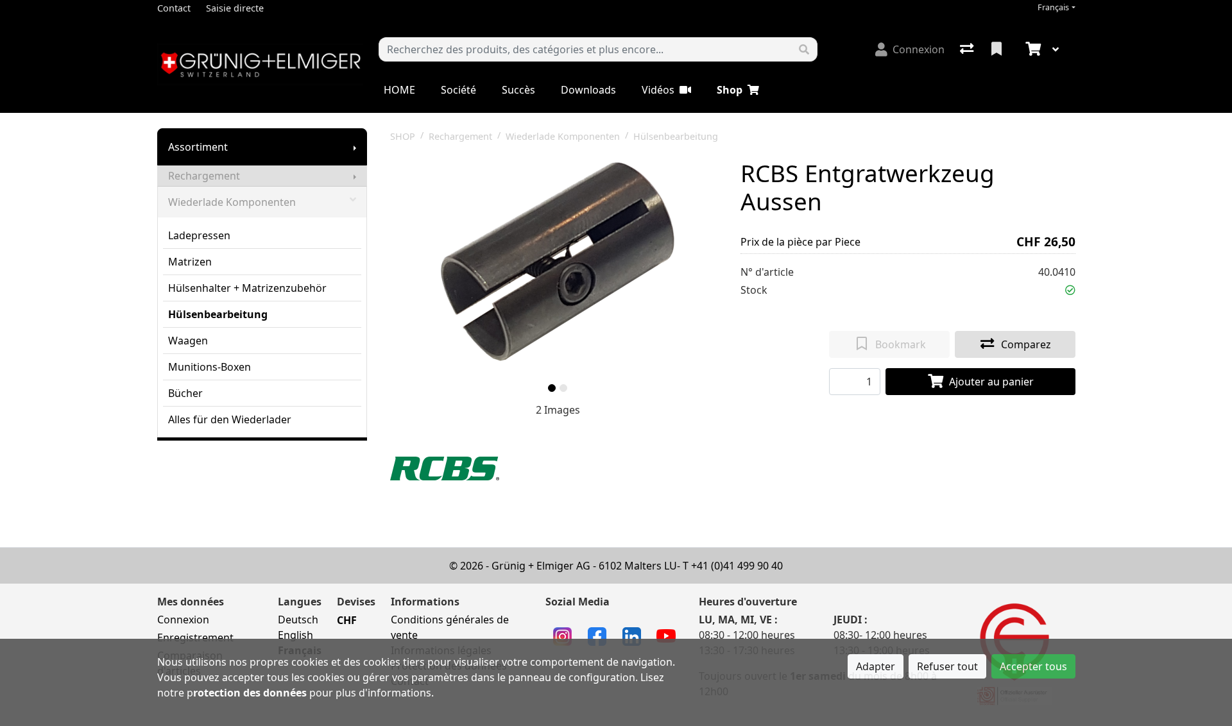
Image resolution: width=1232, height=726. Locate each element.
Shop (729, 90)
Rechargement (204, 176)
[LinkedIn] (631, 636)
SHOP (402, 136)
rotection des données (250, 693)
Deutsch (298, 619)
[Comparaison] (968, 49)
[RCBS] (444, 467)
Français (1053, 7)
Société (458, 90)
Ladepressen (199, 235)
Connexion (183, 619)
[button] (1070, 290)
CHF (347, 620)
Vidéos (658, 90)
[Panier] (1032, 49)
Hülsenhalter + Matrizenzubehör (247, 288)
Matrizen (190, 262)
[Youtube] (666, 635)
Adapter (875, 666)
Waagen (188, 340)
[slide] (552, 388)
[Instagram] (562, 636)
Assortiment (198, 147)
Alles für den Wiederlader (229, 419)
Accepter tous (1033, 666)
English (295, 635)
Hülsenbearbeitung (218, 314)
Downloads (588, 90)
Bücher (185, 393)
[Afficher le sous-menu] (354, 147)
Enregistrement (195, 637)
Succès (518, 90)
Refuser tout (947, 666)
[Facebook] (597, 636)
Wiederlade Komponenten (232, 202)
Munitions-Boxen (209, 367)
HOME (399, 90)
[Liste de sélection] (998, 49)
